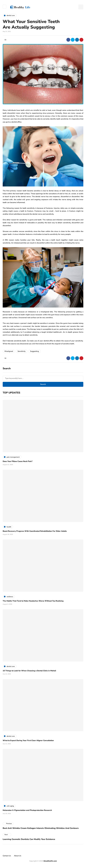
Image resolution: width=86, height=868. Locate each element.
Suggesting (34, 351)
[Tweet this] (73, 40)
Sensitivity (22, 351)
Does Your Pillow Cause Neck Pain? (17, 461)
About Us (17, 856)
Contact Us (7, 856)
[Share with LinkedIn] (77, 40)
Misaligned (8, 351)
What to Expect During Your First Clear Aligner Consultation (28, 740)
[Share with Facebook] (68, 40)
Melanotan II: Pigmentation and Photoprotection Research (27, 810)
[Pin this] (81, 40)
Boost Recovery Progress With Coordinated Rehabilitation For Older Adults (35, 531)
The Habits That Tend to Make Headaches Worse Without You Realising (33, 601)
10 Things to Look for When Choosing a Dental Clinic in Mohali (29, 670)
